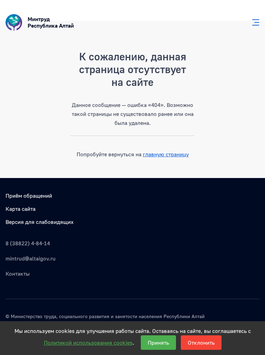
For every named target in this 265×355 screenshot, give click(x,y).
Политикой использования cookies (88, 342)
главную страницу (166, 154)
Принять (158, 342)
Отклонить (201, 342)
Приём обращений (29, 195)
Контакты (18, 273)
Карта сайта (21, 208)
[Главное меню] (253, 22)
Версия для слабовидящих (39, 221)
